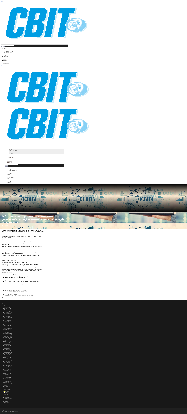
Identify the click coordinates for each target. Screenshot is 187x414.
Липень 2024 (6, 338)
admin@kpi (5, 225)
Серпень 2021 (6, 385)
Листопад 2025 (7, 317)
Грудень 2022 (6, 364)
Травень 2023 (6, 357)
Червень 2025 (6, 324)
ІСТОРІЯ (6, 50)
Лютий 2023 (6, 361)
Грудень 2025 (6, 316)
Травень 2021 (6, 389)
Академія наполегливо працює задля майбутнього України (15, 290)
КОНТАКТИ (7, 54)
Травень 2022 (6, 373)
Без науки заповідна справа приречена (11, 289)
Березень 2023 (7, 360)
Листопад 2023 (7, 349)
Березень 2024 (7, 344)
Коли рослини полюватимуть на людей (11, 293)
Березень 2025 (7, 328)
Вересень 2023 (7, 352)
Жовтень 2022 (6, 366)
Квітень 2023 (6, 358)
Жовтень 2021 (6, 382)
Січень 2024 (6, 346)
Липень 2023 (6, 354)
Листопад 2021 (7, 381)
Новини (3, 226)
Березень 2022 (7, 376)
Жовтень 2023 (6, 350)
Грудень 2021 (6, 380)
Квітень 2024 (6, 342)
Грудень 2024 (6, 332)
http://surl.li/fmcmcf (7, 237)
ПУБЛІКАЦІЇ (5, 56)
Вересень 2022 (7, 368)
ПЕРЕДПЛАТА (6, 63)
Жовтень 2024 (7, 334)
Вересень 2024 (7, 336)
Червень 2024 (6, 340)
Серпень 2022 (6, 369)
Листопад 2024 (7, 333)
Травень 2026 (6, 309)
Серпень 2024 (7, 337)
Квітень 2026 (6, 311)
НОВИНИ (5, 55)
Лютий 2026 (6, 313)
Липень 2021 (6, 386)
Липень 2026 (6, 307)
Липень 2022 (6, 370)
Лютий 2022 (6, 377)
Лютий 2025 (6, 329)
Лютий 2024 (6, 345)
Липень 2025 (6, 323)
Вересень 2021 (7, 383)
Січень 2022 (6, 378)
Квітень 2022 (6, 374)
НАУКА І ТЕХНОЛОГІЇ (7, 57)
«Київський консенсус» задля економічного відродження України (15, 291)
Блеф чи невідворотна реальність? (10, 294)
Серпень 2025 (6, 321)
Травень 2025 (6, 325)
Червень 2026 (6, 308)
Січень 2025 (6, 331)
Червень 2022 (6, 372)
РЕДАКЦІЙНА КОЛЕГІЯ (9, 51)
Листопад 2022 (7, 365)
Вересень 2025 (7, 320)
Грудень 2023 (6, 348)
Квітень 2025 (6, 327)
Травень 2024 (6, 341)
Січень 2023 (6, 362)
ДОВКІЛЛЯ (5, 60)
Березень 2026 (7, 312)
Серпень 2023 (6, 353)
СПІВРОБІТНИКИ (8, 52)
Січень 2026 (6, 315)
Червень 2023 (6, 356)
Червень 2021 (6, 387)
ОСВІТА (4, 59)
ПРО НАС (5, 48)
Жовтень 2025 (7, 319)
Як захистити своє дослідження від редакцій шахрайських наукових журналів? (18, 295)
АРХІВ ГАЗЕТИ (6, 61)
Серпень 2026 (6, 305)
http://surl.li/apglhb (24, 284)
